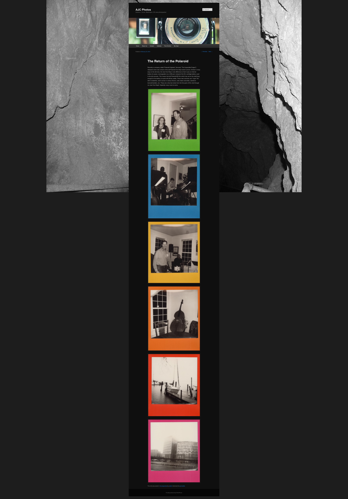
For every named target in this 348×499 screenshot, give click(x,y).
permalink (182, 486)
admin (170, 486)
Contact (152, 46)
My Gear (176, 46)
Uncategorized (163, 486)
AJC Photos (143, 9)
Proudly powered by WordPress (174, 492)
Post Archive (167, 46)
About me (144, 46)
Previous (204, 51)
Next (210, 51)
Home (137, 46)
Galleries (159, 46)
